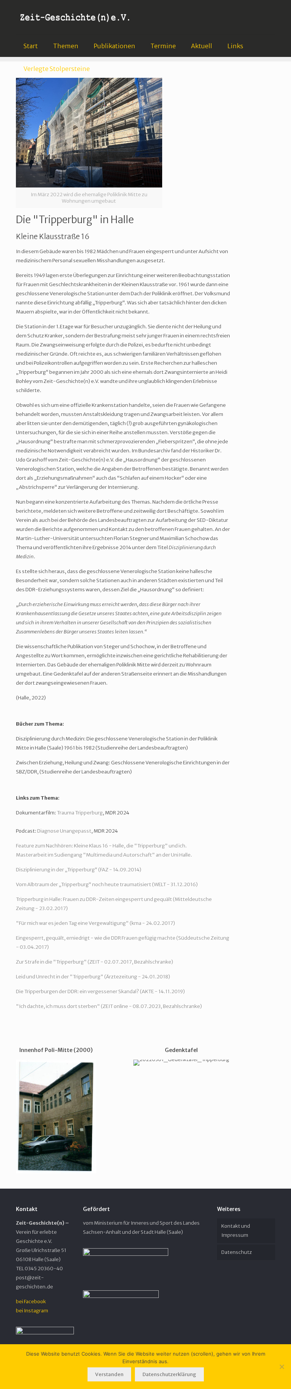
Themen (65, 46)
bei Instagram (32, 1310)
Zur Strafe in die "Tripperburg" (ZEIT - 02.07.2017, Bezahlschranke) (94, 962)
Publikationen (114, 46)
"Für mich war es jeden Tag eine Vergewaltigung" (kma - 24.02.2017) (95, 923)
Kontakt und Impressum (235, 1230)
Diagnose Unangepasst (64, 831)
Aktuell (201, 46)
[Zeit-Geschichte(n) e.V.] (75, 17)
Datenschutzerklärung (169, 1374)
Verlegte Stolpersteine (56, 68)
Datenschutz (236, 1252)
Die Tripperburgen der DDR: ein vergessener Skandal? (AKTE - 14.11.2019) (100, 991)
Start (30, 46)
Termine (163, 46)
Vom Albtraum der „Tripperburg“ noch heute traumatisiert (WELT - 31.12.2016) (107, 884)
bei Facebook (31, 1301)
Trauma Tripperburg (80, 812)
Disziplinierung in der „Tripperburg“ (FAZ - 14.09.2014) (78, 869)
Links (235, 46)
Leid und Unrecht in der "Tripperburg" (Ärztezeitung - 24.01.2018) (93, 976)
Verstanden (109, 1374)
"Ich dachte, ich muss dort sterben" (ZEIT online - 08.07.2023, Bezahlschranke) (109, 1006)
